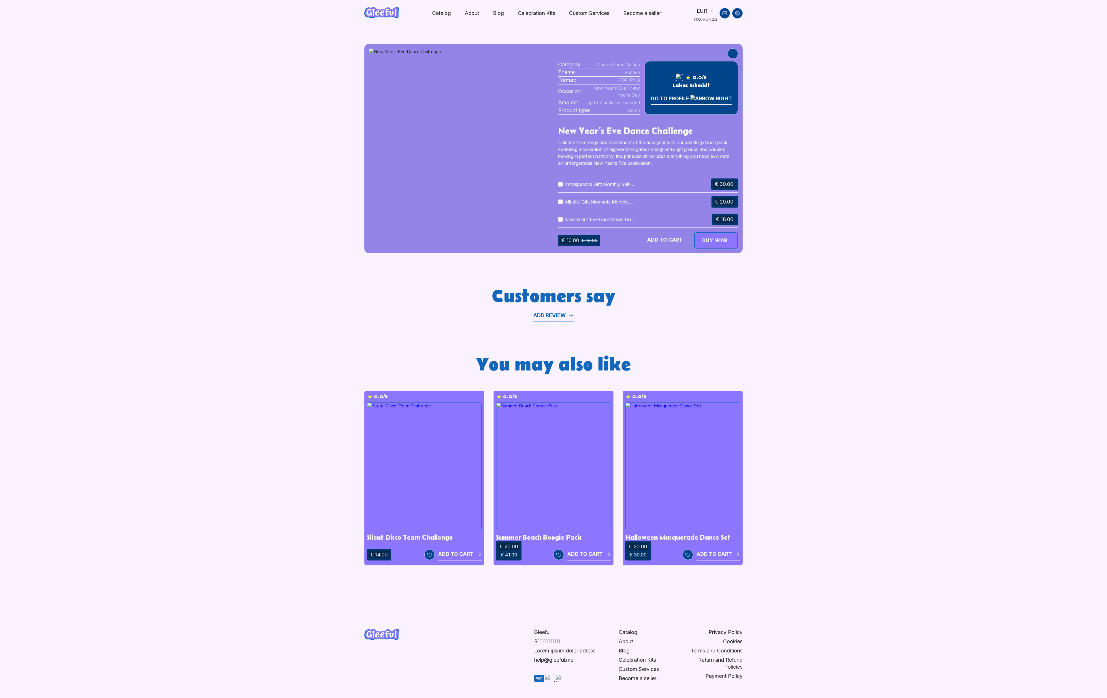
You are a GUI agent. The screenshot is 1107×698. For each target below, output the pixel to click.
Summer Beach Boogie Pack (539, 537)
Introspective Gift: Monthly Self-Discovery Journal (598, 184)
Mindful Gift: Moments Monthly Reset (597, 202)
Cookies (733, 641)
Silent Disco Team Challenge (410, 537)
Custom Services (589, 13)
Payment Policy (724, 676)
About (472, 13)
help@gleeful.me (553, 660)
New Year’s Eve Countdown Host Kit (600, 220)
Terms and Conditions (717, 651)
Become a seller (637, 678)
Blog (498, 13)
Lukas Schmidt (691, 85)
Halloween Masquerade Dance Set (678, 537)
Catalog (441, 13)
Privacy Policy (726, 632)
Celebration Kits (536, 13)
